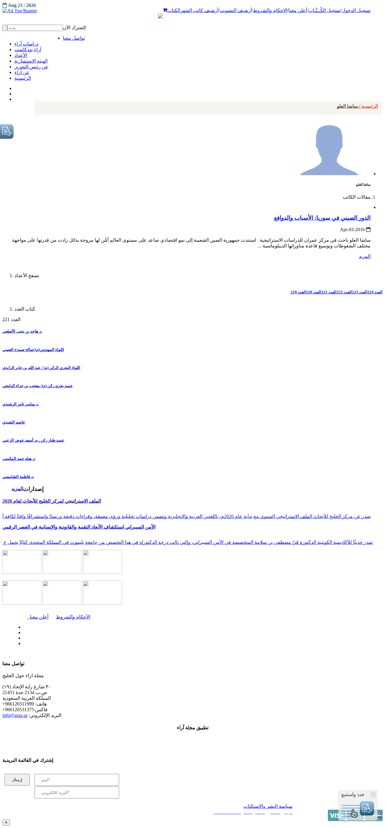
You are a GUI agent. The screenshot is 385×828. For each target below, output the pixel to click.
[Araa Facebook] (22, 626)
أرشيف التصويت (236, 10)
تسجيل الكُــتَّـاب (324, 10)
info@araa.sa (14, 715)
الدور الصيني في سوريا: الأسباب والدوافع (322, 218)
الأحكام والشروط (73, 616)
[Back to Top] (6, 822)
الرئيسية (357, 106)
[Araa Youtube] (15, 98)
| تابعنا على (111, 643)
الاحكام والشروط (270, 10)
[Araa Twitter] (15, 92)
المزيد (365, 256)
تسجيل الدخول (356, 10)
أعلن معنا (297, 10)
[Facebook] (14, 87)
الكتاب (173, 10)
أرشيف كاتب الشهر (199, 10)
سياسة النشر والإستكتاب (267, 806)
